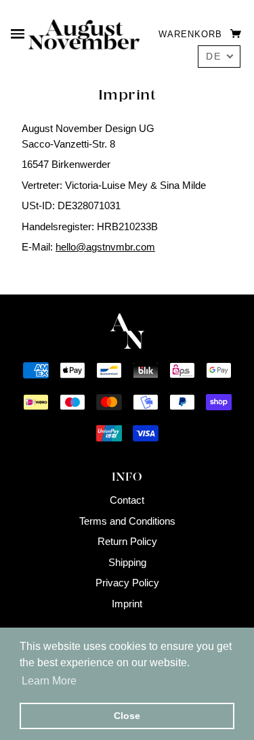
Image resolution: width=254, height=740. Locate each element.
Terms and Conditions (127, 521)
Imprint (127, 603)
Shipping (127, 562)
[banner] (84, 33)
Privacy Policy (127, 582)
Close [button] (127, 715)
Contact (127, 500)
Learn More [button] (49, 681)
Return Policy (127, 541)
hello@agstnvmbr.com (105, 247)
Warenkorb (192, 34)
